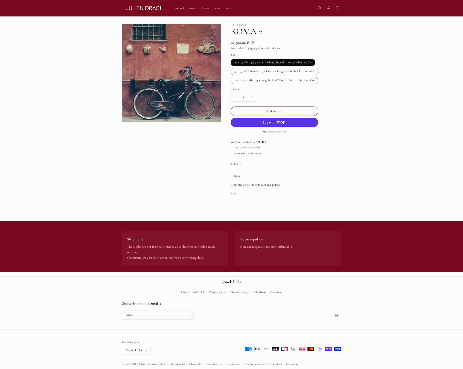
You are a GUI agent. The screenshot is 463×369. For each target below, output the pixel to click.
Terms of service (214, 364)
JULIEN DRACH (138, 364)
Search (185, 291)
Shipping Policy (239, 291)
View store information (248, 153)
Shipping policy (234, 364)
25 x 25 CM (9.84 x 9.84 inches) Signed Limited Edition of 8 (273, 62)
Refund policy (178, 364)
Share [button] (237, 163)
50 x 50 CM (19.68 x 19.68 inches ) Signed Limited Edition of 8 (275, 71)
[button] (319, 8)
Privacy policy (196, 364)
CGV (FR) (199, 291)
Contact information (255, 364)
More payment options (274, 131)
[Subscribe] (189, 315)
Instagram (276, 291)
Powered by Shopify (157, 364)
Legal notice (292, 364)
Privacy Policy (217, 291)
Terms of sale (276, 364)
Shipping (253, 48)
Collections (259, 291)
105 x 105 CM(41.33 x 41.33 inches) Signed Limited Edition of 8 (274, 80)
